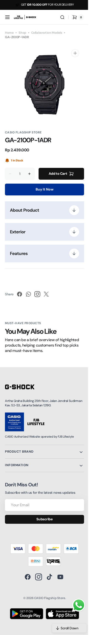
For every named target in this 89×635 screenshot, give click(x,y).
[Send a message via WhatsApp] (75, 605)
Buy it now (43, 189)
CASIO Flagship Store (47, 598)
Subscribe (43, 519)
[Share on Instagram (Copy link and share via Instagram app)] (37, 294)
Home (9, 33)
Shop (22, 33)
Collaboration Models (46, 33)
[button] (7, 17)
